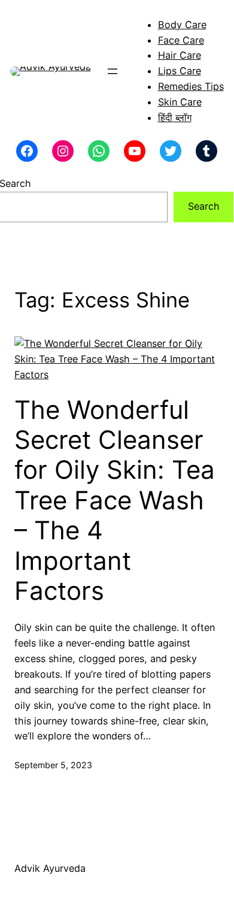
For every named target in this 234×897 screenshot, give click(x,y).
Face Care (181, 40)
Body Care (182, 25)
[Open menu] (112, 71)
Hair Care (179, 55)
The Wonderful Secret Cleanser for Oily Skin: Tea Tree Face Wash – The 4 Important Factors (114, 500)
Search (204, 206)
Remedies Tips (191, 86)
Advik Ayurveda (50, 868)
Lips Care (179, 71)
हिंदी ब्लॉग (175, 117)
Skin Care (180, 102)
